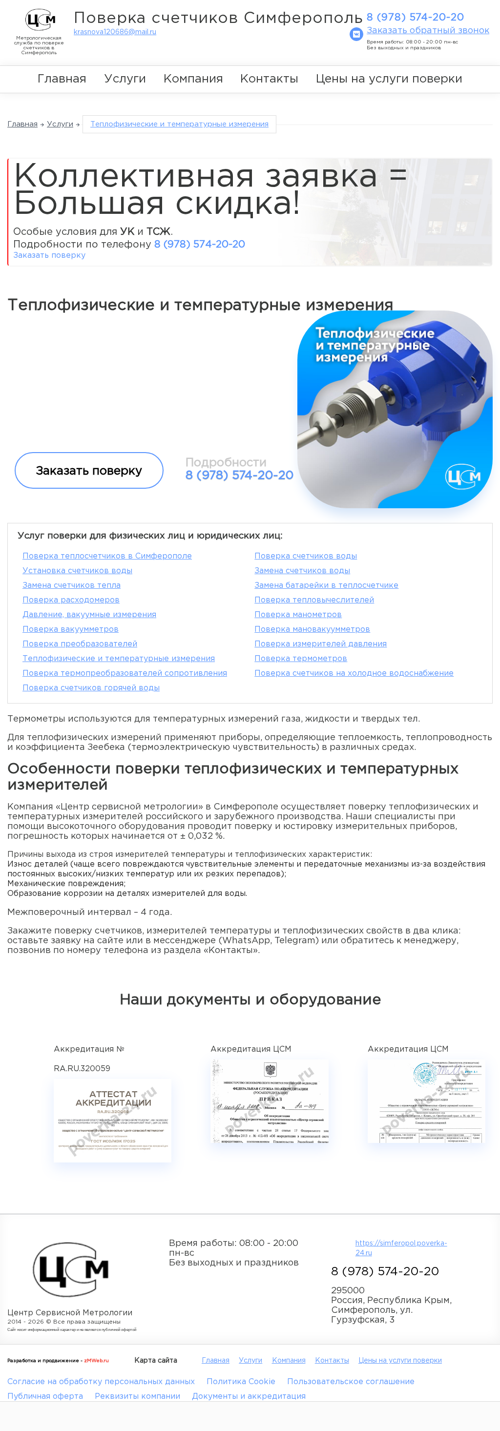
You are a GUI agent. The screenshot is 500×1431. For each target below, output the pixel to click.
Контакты (269, 79)
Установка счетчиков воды (77, 571)
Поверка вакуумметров (70, 629)
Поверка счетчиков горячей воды (91, 688)
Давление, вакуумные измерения (89, 615)
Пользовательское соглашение (351, 1382)
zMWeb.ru (96, 1361)
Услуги (125, 79)
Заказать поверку (49, 255)
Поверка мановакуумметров (312, 629)
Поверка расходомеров (71, 600)
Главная (62, 79)
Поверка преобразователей (79, 644)
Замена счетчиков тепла (71, 585)
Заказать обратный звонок (428, 31)
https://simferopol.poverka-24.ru (398, 1248)
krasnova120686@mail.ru (115, 32)
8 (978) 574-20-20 (415, 17)
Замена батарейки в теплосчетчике (326, 585)
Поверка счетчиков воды (305, 556)
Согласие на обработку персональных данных (101, 1382)
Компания (193, 79)
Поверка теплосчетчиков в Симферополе (107, 556)
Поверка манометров (298, 615)
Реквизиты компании (137, 1396)
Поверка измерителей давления (320, 644)
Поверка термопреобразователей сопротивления (124, 673)
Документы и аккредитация (249, 1396)
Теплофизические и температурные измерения (118, 659)
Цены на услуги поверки (389, 79)
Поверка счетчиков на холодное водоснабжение (354, 673)
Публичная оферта (45, 1396)
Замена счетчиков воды (302, 571)
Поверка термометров (300, 659)
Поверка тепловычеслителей (314, 600)
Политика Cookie (241, 1382)
